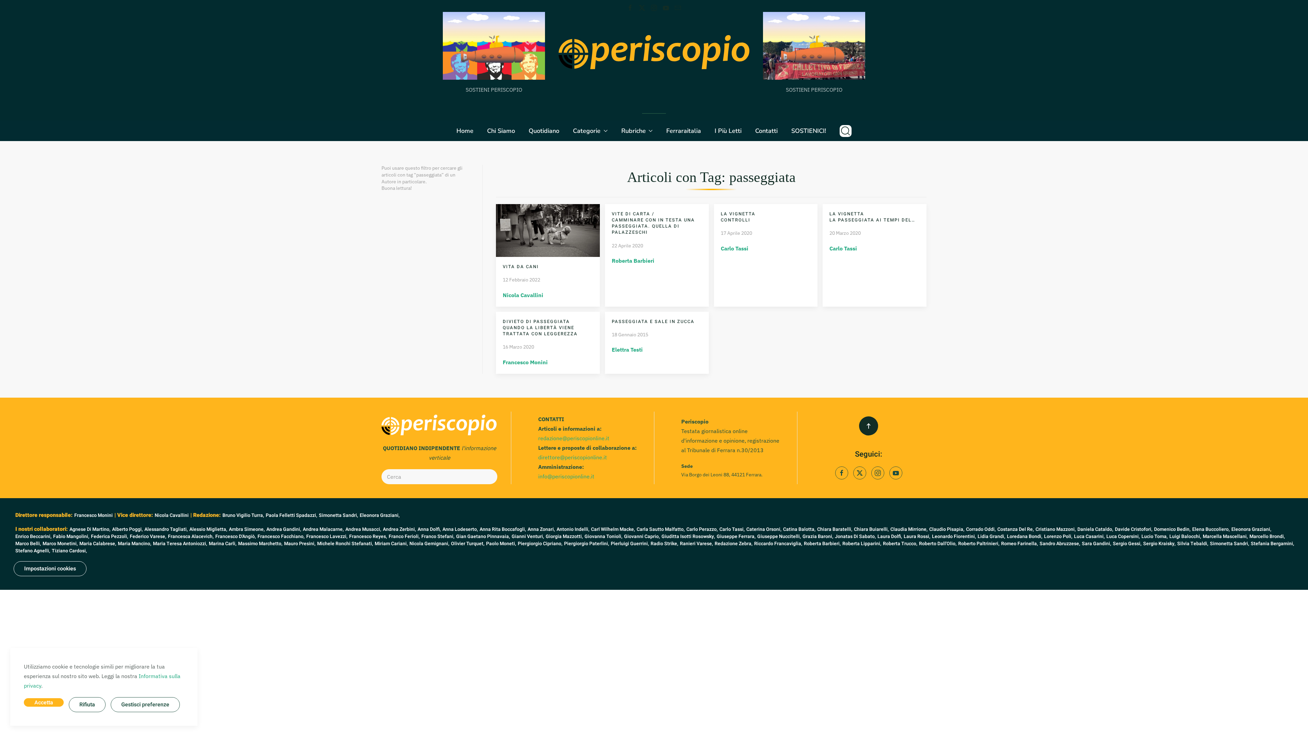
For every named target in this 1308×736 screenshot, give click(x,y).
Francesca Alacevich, (191, 536)
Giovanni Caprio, (642, 536)
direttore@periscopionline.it (572, 457)
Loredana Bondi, (1024, 536)
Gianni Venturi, (528, 536)
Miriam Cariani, (391, 543)
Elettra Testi (627, 349)
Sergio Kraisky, (1159, 543)
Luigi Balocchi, (1185, 536)
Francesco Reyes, (368, 536)
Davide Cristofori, (1133, 529)
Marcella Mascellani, (1225, 536)
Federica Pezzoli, (109, 536)
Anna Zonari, (541, 529)
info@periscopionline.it (566, 476)
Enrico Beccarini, (33, 536)
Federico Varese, (148, 536)
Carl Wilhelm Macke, (613, 529)
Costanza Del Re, (1015, 529)
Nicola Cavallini (523, 295)
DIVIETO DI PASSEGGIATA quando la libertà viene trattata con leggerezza (540, 327)
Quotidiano (544, 131)
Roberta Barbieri (633, 260)
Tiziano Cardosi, (69, 550)
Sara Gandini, (1096, 543)
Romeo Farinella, (1019, 543)
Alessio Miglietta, (208, 529)
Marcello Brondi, (1267, 536)
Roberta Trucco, (900, 543)
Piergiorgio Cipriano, (540, 543)
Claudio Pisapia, (946, 529)
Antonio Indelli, (573, 529)
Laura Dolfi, (889, 536)
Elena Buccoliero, (1211, 529)
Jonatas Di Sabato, (855, 536)
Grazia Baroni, (818, 536)
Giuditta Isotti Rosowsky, (688, 536)
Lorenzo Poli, (1058, 536)
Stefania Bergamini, (1272, 543)
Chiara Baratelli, (834, 529)
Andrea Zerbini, (399, 529)
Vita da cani (521, 266)
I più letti (728, 131)
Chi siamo (501, 131)
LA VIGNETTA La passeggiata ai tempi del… (872, 217)
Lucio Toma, (1154, 536)
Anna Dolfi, (429, 529)
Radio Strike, (664, 543)
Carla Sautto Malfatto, (661, 529)
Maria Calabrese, (97, 543)
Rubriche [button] (633, 131)
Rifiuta (87, 705)
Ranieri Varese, (696, 543)
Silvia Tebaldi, (1192, 543)
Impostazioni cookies (50, 569)
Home (464, 131)
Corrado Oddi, (981, 529)
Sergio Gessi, (1127, 543)
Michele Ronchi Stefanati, (345, 543)
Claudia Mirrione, (909, 529)
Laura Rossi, (917, 536)
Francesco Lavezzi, (326, 536)
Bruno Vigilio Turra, (243, 515)
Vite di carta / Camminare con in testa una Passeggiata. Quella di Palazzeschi (653, 223)
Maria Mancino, (134, 543)
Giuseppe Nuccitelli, (779, 536)
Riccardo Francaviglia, (778, 543)
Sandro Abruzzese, (1060, 543)
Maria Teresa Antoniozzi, (180, 543)
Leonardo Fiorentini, (954, 536)
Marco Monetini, (60, 543)
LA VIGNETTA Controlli (738, 217)
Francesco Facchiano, (281, 536)
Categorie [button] (587, 131)
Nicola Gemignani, (429, 543)
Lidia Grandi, (991, 536)
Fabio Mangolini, (71, 536)
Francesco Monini (525, 362)
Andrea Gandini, (283, 529)
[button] (846, 131)
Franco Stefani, (437, 536)
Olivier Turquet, (467, 543)
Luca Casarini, (1089, 536)
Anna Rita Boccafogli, (503, 529)
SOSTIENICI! (808, 131)
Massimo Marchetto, (260, 543)
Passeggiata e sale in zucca (653, 321)
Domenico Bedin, (1172, 529)
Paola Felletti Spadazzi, (291, 515)
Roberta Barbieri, (822, 543)
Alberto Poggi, (127, 529)
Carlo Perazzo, (702, 529)
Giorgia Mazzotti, (564, 536)
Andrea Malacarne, (323, 529)
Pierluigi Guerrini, (630, 543)
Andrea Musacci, (363, 529)
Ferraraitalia (683, 131)
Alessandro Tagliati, (166, 529)
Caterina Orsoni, (763, 529)
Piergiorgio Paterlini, (586, 543)
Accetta (43, 703)
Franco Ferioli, (404, 536)
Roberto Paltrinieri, (978, 543)
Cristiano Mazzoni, (1056, 529)
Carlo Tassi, (732, 529)
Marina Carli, (222, 543)
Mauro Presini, (299, 543)
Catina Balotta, (799, 529)
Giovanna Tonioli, (603, 536)
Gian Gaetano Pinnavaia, (483, 536)
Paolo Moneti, (501, 543)
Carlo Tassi (734, 248)
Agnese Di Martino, (89, 529)
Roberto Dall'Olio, (937, 543)
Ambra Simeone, (247, 529)
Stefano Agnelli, (32, 550)
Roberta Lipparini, (861, 543)
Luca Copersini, (1123, 536)
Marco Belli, (28, 543)
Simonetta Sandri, (338, 515)
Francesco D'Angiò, (235, 536)
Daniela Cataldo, (1095, 529)
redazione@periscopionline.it (573, 438)
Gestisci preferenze (145, 705)
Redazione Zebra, (733, 543)
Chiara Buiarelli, (871, 529)
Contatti (766, 131)
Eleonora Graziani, (380, 515)
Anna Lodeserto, (460, 529)
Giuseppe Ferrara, (736, 536)
